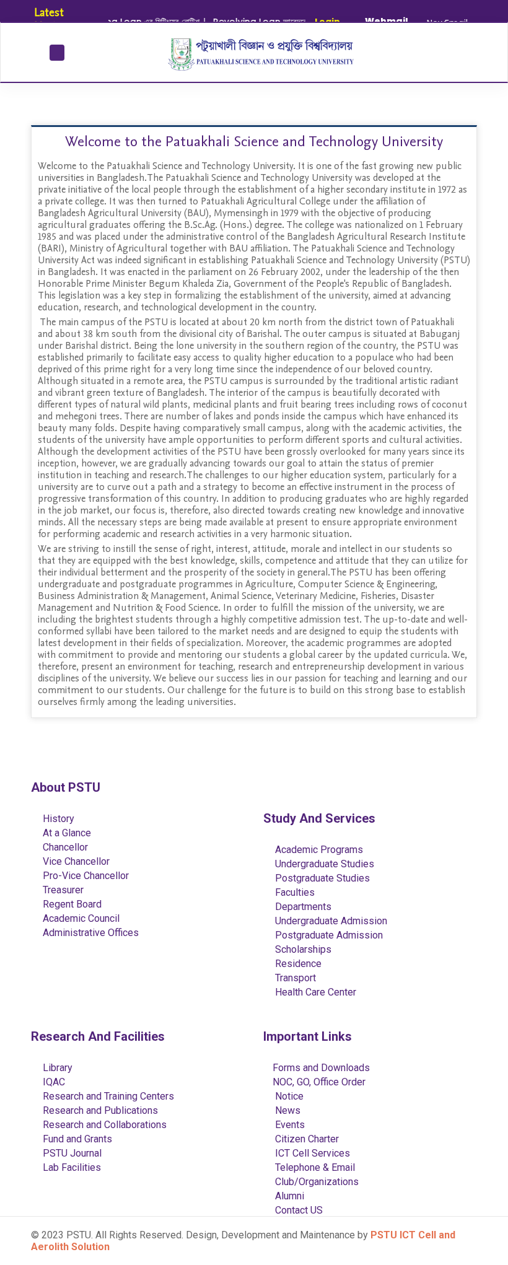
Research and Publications (99, 1110)
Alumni (288, 1196)
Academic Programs (318, 850)
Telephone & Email (314, 1167)
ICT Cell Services (311, 1153)
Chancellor (64, 847)
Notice (288, 1096)
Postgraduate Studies (321, 878)
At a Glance (65, 833)
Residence (297, 964)
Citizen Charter (306, 1139)
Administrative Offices (89, 933)
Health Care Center (314, 992)
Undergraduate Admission (330, 921)
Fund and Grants (76, 1139)
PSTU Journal (71, 1153)
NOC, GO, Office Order (319, 1082)
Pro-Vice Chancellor (84, 876)
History (57, 819)
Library (56, 1068)
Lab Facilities (70, 1167)
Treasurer (62, 890)
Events (289, 1125)
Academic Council (80, 918)
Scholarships (302, 949)
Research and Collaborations (103, 1125)
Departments (302, 907)
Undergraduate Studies (323, 864)
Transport (294, 978)
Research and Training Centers (107, 1096)
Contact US (298, 1210)
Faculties (294, 892)
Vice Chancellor (75, 861)
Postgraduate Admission (328, 935)
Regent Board (71, 904)
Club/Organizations (316, 1182)
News (286, 1110)
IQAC (52, 1082)
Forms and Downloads (321, 1068)
